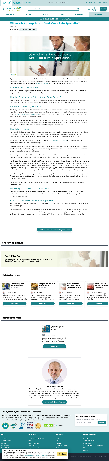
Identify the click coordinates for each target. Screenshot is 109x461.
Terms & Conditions (41, 455)
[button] (103, 9)
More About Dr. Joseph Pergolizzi (54, 402)
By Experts (4, 438)
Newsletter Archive (61, 445)
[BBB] (22, 426)
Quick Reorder (88, 2)
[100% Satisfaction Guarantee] (13, 426)
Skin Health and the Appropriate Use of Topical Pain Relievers (74, 285)
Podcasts (58, 443)
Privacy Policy (29, 455)
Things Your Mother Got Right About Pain (47, 284)
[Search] (78, 9)
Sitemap (85, 448)
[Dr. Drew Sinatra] (43, 335)
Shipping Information (34, 448)
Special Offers (5, 445)
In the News (86, 438)
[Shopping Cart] (88, 8)
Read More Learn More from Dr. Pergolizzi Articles (54, 230)
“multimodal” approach (59, 140)
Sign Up (101, 422)
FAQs (57, 438)
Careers (85, 450)
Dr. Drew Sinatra (50, 335)
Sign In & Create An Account (36, 438)
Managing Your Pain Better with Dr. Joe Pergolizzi (57, 327)
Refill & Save (32, 440)
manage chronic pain (42, 83)
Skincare (3, 443)
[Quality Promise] (38, 426)
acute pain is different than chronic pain (26, 114)
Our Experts (59, 448)
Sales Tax (31, 445)
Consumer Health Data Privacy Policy (93, 445)
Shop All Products (6, 448)
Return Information (33, 443)
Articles (58, 440)
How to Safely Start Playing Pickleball (17, 284)
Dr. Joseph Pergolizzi (11, 292)
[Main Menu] (3, 9)
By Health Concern (6, 440)
